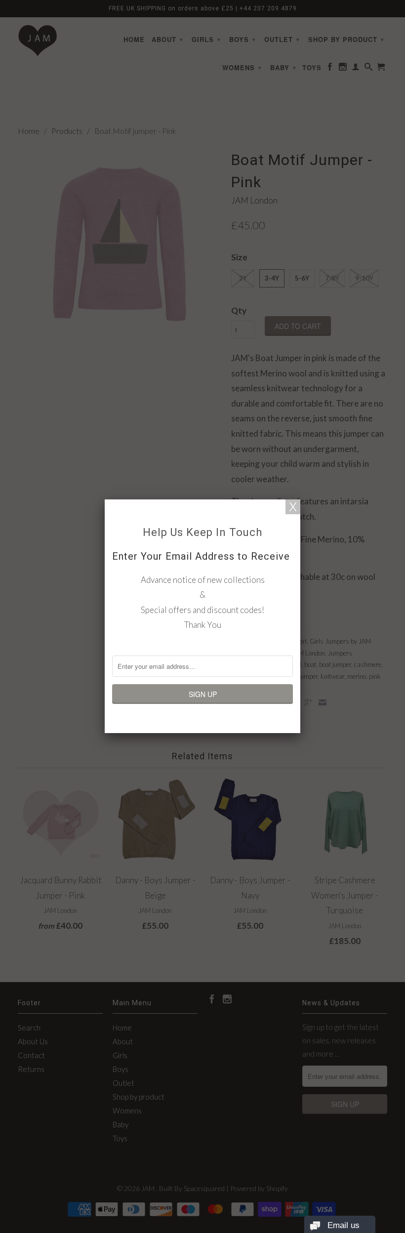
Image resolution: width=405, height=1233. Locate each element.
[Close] (292, 506)
